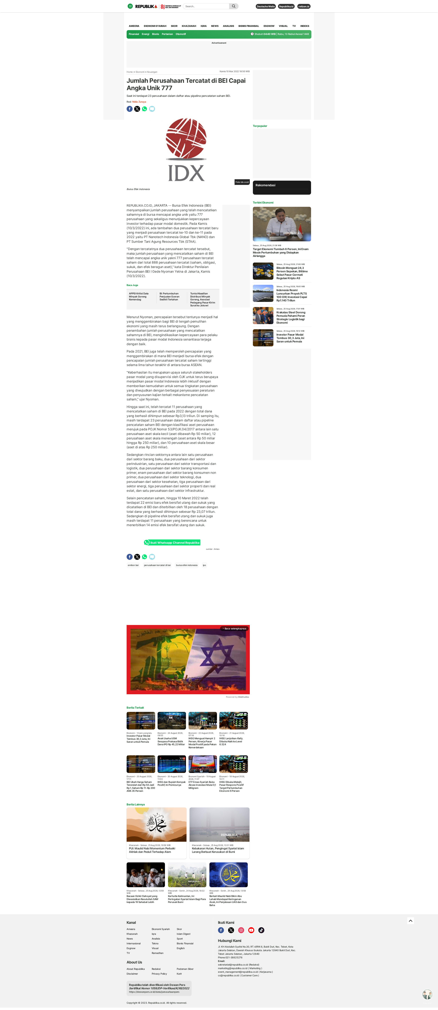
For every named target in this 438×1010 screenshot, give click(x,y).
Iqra (154, 933)
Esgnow (131, 948)
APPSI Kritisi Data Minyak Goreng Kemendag (139, 296)
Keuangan (152, 71)
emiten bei (133, 565)
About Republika (136, 968)
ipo (204, 565)
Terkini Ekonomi (263, 202)
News (130, 938)
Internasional (133, 943)
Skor (179, 929)
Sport (180, 938)
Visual (155, 948)
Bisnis (155, 33)
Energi (145, 33)
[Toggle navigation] (130, 6)
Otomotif (181, 33)
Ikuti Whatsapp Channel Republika (174, 542)
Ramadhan (157, 953)
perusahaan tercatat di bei (157, 565)
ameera (134, 25)
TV (294, 25)
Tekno (155, 943)
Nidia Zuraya (139, 101)
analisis (228, 25)
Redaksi (156, 968)
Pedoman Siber (185, 968)
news (214, 25)
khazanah (189, 25)
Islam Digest (183, 933)
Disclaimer (132, 973)
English (181, 948)
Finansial (134, 33)
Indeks (304, 25)
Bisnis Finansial (249, 25)
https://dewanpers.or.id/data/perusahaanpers (154, 991)
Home (130, 71)
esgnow (269, 25)
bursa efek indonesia (186, 565)
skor (174, 25)
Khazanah (132, 933)
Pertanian (167, 33)
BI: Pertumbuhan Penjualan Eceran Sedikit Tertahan (169, 296)
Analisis (156, 938)
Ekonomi (140, 71)
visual (283, 25)
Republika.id (286, 6)
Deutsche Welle (266, 6)
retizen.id (304, 6)
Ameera (131, 929)
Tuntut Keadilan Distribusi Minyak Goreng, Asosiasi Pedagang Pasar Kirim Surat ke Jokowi (202, 299)
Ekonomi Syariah (155, 25)
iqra (204, 25)
